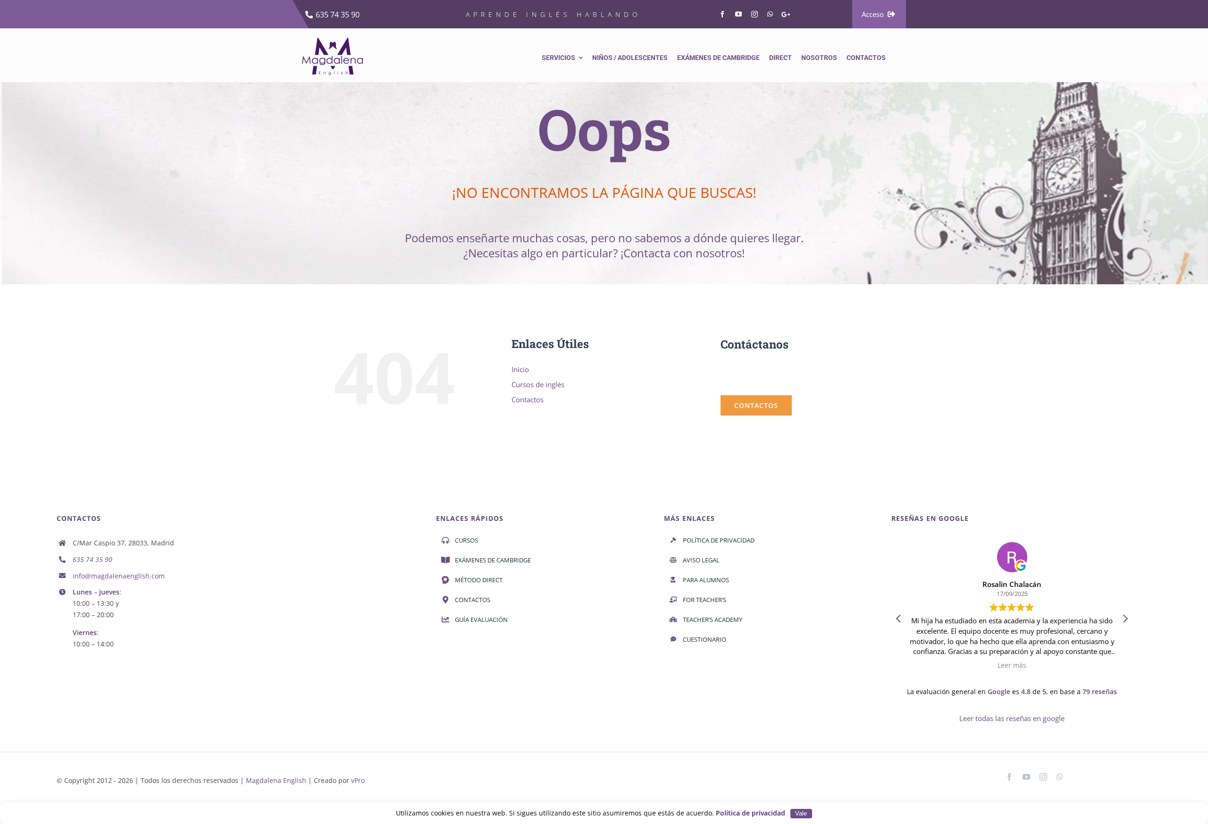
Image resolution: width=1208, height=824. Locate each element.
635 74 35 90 (92, 559)
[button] (1125, 619)
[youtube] (738, 14)
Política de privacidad (750, 812)
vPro (358, 780)
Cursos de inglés (538, 384)
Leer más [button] (1012, 665)
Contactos (528, 399)
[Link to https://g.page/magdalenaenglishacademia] (785, 14)
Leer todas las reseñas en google (1012, 718)
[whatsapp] (770, 14)
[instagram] (754, 14)
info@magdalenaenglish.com (119, 575)
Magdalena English (276, 780)
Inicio (520, 369)
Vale (801, 813)
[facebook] (722, 14)
